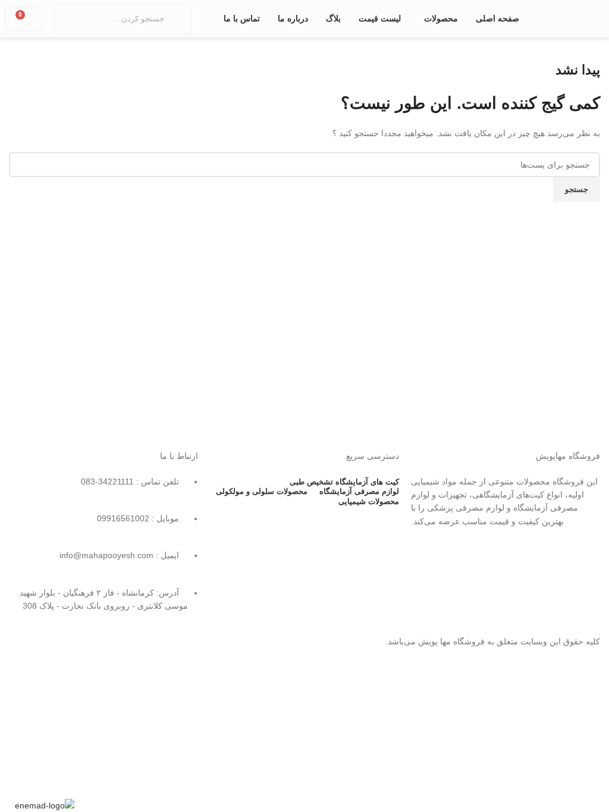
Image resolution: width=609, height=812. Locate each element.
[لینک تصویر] (505, 583)
